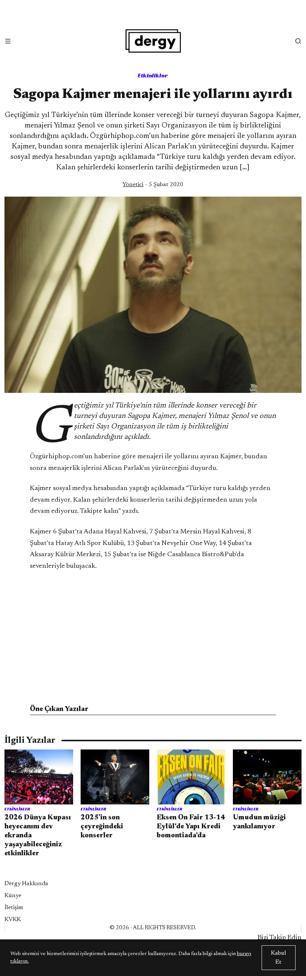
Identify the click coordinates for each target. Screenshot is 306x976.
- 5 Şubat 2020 (152, 185)
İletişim (13, 908)
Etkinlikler (153, 75)
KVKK (12, 920)
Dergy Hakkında (26, 884)
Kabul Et (278, 957)
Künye (12, 896)
